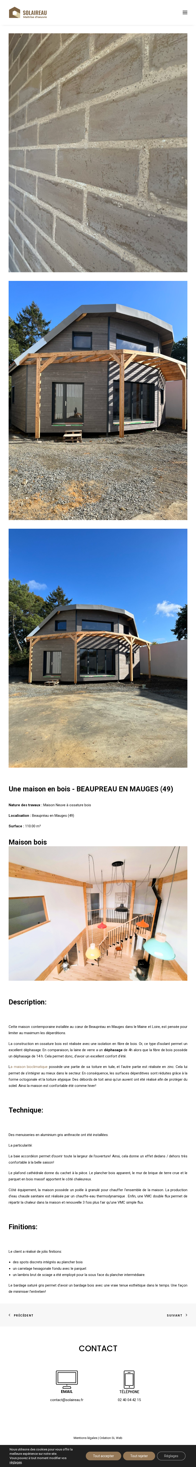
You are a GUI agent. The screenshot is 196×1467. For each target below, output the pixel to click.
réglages (16, 1462)
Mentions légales (85, 1438)
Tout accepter (103, 1456)
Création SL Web (110, 1438)
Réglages (171, 1456)
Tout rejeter (139, 1456)
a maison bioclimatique (29, 1067)
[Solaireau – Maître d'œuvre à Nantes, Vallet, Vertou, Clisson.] (28, 12)
